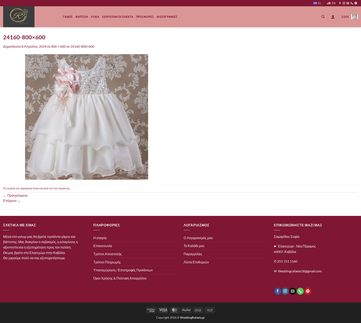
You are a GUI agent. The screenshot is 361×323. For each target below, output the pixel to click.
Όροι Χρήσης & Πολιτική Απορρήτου (120, 278)
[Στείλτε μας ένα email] (348, 3)
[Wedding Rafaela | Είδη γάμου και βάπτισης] (30, 16)
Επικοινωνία (102, 246)
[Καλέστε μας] (352, 3)
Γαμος (68, 16)
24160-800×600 (82, 46)
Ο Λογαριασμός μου (198, 238)
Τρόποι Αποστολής (107, 254)
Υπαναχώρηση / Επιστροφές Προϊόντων (123, 270)
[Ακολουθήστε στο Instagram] (344, 3)
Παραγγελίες (193, 254)
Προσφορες (145, 16)
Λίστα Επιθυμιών (196, 262)
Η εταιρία (100, 238)
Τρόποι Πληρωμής (107, 262)
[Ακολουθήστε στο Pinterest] (356, 3)
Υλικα (95, 16)
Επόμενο (11, 201)
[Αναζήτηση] (323, 17)
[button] (333, 16)
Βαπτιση (82, 16)
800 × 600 (58, 46)
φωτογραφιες (167, 16)
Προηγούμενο (15, 195)
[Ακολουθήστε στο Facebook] (340, 3)
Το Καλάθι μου (194, 246)
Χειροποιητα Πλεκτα (117, 16)
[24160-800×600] (86, 116)
